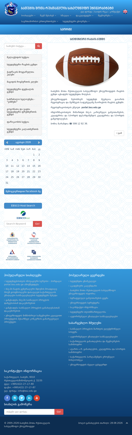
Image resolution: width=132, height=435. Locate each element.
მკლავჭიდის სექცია (18, 57)
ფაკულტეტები (84, 16)
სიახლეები (27, 16)
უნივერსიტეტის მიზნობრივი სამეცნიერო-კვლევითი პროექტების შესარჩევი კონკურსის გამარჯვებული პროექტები (33, 319)
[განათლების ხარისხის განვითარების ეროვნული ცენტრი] (34, 238)
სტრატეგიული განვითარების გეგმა (89, 298)
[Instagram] (15, 398)
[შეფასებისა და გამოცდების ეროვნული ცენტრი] (12, 255)
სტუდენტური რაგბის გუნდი (22, 64)
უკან (119, 133)
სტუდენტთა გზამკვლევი (83, 281)
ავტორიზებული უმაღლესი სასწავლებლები (94, 316)
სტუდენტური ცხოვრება (75, 21)
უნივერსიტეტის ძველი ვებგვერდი (88, 365)
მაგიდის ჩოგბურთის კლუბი (22, 82)
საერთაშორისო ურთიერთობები (39, 21)
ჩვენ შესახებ (47, 16)
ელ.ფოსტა (86, 12)
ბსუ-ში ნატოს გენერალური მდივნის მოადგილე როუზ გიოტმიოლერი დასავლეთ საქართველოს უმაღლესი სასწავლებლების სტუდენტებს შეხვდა (30, 292)
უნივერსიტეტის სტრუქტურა (85, 303)
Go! (37, 224)
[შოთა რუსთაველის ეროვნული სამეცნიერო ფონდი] (34, 255)
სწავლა (65, 16)
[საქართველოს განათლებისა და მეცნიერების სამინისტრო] (12, 238)
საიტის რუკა (101, 12)
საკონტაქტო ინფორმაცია (84, 307)
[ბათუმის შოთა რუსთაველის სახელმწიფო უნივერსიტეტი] (11, 9)
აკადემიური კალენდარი (83, 286)
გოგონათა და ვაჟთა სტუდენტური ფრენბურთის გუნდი (21, 112)
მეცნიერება (104, 16)
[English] (124, 12)
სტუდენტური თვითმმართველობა (88, 312)
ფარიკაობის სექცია (18, 122)
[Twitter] (22, 398)
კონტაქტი (115, 12)
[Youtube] (37, 398)
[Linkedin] (29, 398)
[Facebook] (7, 398)
